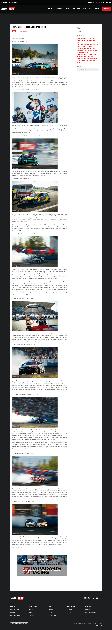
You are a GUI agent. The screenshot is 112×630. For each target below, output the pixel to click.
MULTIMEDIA (76, 8)
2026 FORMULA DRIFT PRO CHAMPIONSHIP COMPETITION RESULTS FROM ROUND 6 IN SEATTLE (86, 40)
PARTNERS (97, 2)
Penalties (69, 613)
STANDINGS (58, 8)
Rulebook (69, 610)
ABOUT (85, 2)
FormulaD (25, 31)
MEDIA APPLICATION (106, 2)
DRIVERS (67, 8)
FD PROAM (14, 2)
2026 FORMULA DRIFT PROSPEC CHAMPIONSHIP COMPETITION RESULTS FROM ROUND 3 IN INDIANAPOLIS (87, 61)
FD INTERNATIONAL (5, 2)
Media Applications (90, 613)
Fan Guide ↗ (51, 610)
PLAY (90, 8)
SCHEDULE (50, 8)
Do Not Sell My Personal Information (19, 624)
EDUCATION (91, 2)
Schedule (31, 610)
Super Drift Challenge (16, 616)
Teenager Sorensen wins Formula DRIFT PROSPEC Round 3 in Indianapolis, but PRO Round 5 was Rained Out (87, 50)
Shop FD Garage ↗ (53, 616)
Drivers (31, 613)
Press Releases (20, 547)
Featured (16, 547)
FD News (13, 547)
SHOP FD (97, 8)
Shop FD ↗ (50, 613)
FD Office (87, 610)
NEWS (84, 8)
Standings (32, 616)
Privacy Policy (99, 625)
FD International (15, 610)
